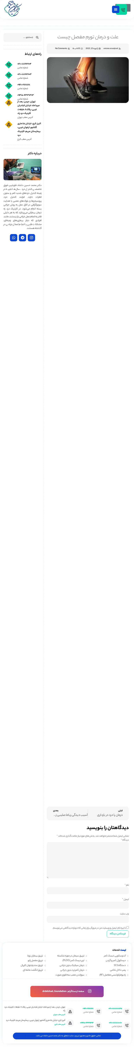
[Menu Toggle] (115, 9)
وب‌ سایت (124, 914)
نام (127, 885)
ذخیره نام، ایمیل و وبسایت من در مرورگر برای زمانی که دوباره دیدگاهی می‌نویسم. (89, 928)
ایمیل (125, 899)
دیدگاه (125, 840)
